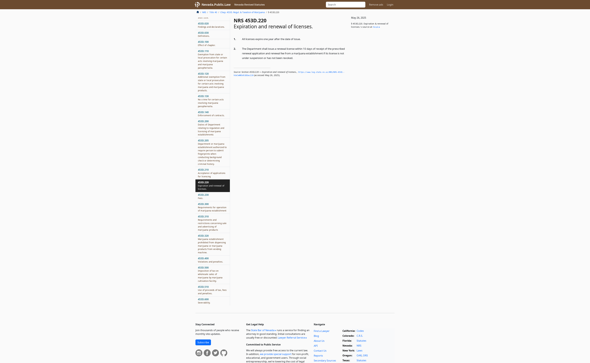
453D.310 (212, 223)
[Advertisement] (371, 82)
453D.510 (212, 290)
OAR (359, 355)
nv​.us (375, 26)
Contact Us (320, 350)
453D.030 (204, 34)
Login (390, 4)
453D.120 (211, 82)
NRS (204, 12)
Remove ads (376, 4)
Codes (360, 331)
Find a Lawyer (322, 331)
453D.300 (212, 207)
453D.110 (212, 59)
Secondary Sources (325, 360)
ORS (365, 355)
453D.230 (203, 196)
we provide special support (275, 354)
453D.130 (211, 101)
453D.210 (211, 173)
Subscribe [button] (203, 342)
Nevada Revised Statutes (249, 4)
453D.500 (210, 274)
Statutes (361, 340)
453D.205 (212, 152)
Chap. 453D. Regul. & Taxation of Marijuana (242, 12)
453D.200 (211, 128)
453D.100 (206, 43)
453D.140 (211, 113)
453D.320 (212, 244)
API (316, 345)
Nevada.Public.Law (216, 4)
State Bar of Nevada (262, 330)
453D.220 (211, 186)
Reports (318, 355)
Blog (316, 336)
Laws (359, 350)
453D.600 (204, 301)
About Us (319, 341)
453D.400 (210, 260)
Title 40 (213, 12)
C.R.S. (360, 335)
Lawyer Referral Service (291, 337)
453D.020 (211, 25)
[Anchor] (302, 39)
